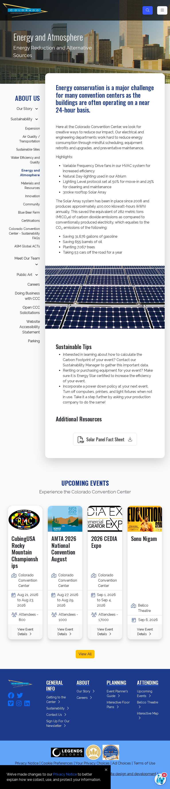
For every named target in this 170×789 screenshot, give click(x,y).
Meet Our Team (27, 258)
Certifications (30, 220)
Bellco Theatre (148, 702)
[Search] (148, 10)
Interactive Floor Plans (118, 705)
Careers (33, 284)
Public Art (24, 274)
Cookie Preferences (57, 763)
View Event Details (25, 632)
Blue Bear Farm (29, 212)
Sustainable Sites (28, 149)
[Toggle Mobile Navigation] (162, 10)
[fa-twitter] (20, 694)
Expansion (32, 128)
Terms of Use (144, 763)
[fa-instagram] (19, 702)
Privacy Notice (27, 763)
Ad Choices (121, 763)
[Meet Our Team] (36, 264)
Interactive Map (148, 713)
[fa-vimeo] (11, 702)
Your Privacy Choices (92, 763)
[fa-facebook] (11, 694)
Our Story (24, 108)
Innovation (32, 196)
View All (85, 654)
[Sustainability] (36, 119)
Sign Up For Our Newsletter (58, 723)
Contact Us (54, 714)
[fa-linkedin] (27, 702)
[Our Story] (36, 108)
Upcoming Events (144, 694)
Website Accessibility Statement (29, 326)
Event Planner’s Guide (117, 694)
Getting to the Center (56, 699)
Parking (34, 341)
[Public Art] (36, 274)
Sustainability (21, 119)
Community (31, 204)
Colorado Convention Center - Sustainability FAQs (24, 233)
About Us (27, 98)
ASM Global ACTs (27, 246)
